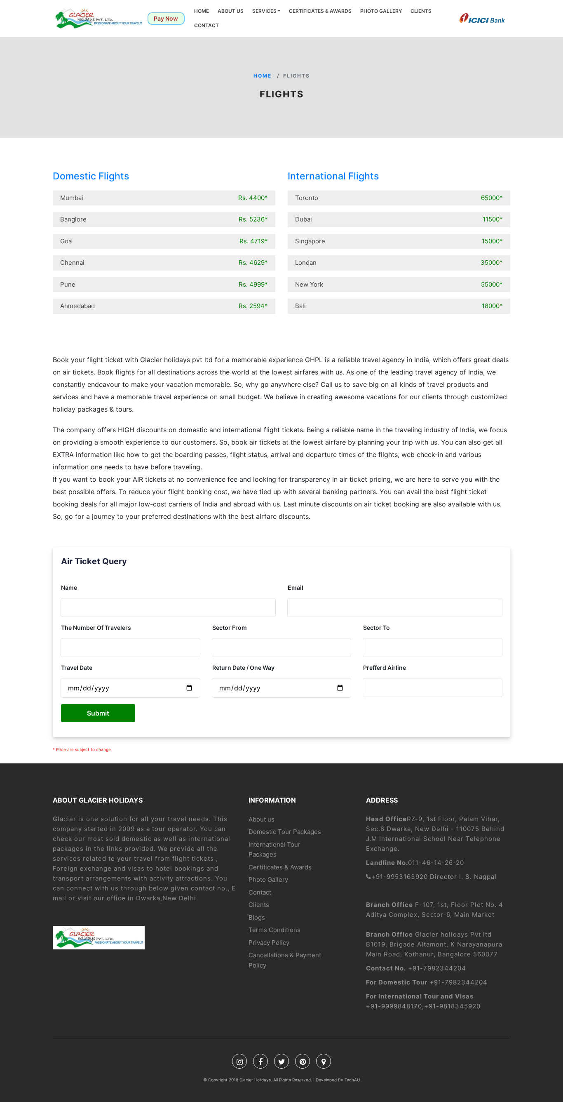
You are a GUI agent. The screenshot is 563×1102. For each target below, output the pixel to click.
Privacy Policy (269, 943)
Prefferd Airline (384, 667)
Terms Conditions (274, 930)
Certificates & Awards (320, 11)
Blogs (257, 917)
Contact (206, 25)
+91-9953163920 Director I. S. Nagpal (434, 877)
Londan (399, 262)
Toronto (399, 198)
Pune (164, 284)
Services (264, 11)
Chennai (164, 262)
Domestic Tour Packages (285, 832)
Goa (164, 241)
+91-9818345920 (452, 1006)
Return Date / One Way (243, 667)
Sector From (229, 627)
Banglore (164, 219)
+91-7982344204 (437, 968)
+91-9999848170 (394, 1006)
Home (201, 11)
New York (399, 284)
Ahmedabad (164, 306)
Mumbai (164, 198)
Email (295, 587)
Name (69, 587)
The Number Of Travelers (96, 627)
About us (231, 11)
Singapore (399, 241)
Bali (399, 306)
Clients (421, 11)
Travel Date (76, 667)
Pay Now (166, 18)
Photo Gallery (381, 11)
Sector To (376, 627)
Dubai (399, 219)
